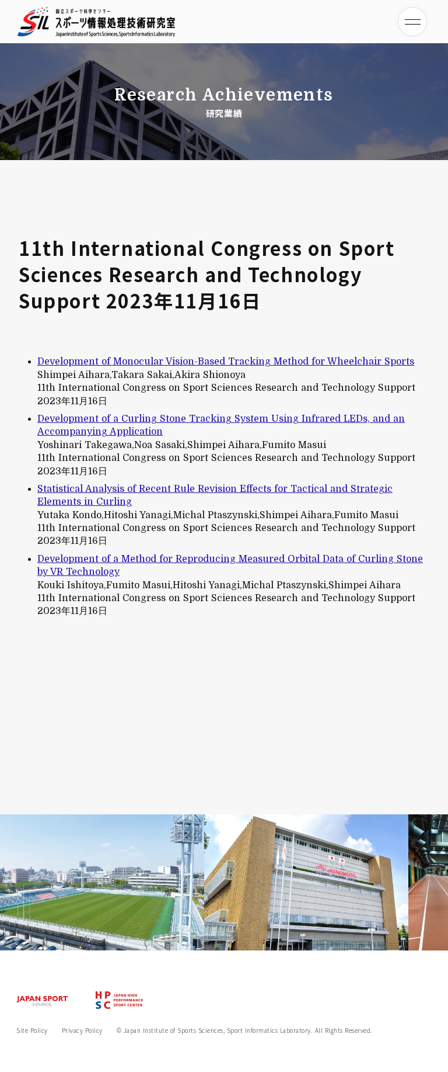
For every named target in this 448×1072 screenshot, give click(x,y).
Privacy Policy (82, 1030)
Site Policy (32, 1030)
